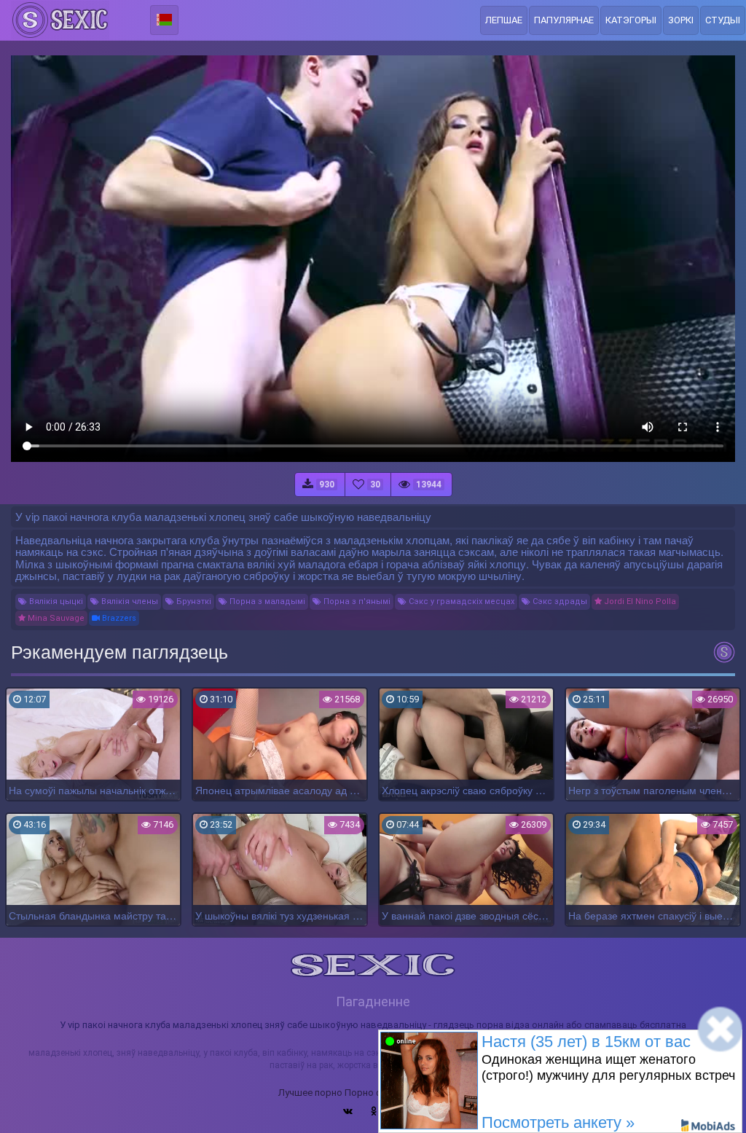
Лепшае (503, 20)
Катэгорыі (630, 20)
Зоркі (681, 20)
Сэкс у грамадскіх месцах (460, 601)
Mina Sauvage (55, 618)
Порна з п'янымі (355, 601)
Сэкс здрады (558, 601)
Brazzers (118, 618)
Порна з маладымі (266, 601)
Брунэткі (192, 601)
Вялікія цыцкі (55, 601)
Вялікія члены (128, 601)
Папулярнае (564, 20)
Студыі (722, 20)
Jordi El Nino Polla (639, 601)
